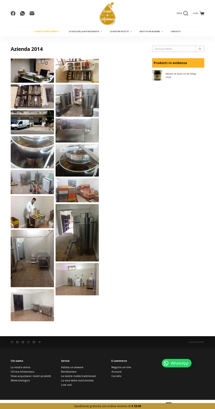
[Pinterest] (28, 342)
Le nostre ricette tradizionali (78, 376)
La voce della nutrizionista (77, 380)
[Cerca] (199, 49)
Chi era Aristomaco (22, 371)
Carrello (116, 376)
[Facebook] (13, 13)
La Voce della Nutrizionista (84, 31)
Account (116, 371)
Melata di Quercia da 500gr (181, 73)
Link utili (66, 385)
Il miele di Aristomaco (46, 31)
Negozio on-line (121, 367)
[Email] (32, 13)
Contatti (176, 31)
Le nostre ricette (119, 31)
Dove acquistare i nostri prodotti (31, 376)
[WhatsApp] (22, 13)
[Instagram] (23, 342)
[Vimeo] (39, 342)
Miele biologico (20, 380)
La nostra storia (20, 367)
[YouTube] (34, 342)
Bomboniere (68, 371)
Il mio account (196, 342)
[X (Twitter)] (17, 342)
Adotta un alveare (150, 31)
